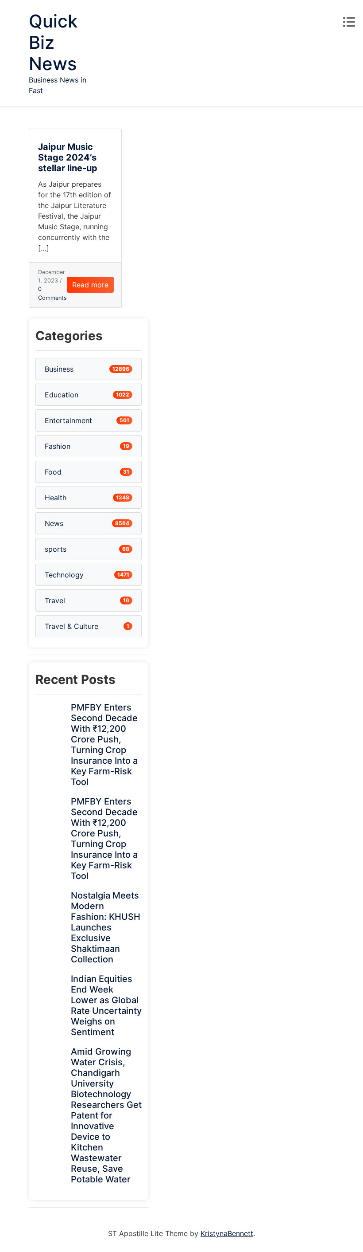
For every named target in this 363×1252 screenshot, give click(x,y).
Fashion (57, 446)
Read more (90, 284)
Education (61, 394)
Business (59, 369)
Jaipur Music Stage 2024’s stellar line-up (67, 157)
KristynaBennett (227, 1233)
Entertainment (68, 420)
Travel (55, 600)
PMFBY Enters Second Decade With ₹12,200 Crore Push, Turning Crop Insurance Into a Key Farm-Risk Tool (104, 744)
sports (55, 549)
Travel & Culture (71, 626)
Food (53, 471)
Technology (64, 574)
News (54, 523)
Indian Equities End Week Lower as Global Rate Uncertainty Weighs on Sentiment (106, 1005)
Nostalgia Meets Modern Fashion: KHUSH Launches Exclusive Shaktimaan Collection (105, 927)
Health (55, 497)
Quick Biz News (53, 42)
